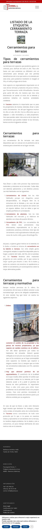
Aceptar (6, 526)
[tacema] (17, 7)
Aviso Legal (6, 506)
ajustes (17, 523)
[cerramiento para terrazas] (21, 40)
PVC (7, 225)
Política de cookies (9, 512)
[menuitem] (36, 7)
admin (27, 55)
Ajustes (25, 526)
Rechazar (15, 526)
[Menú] (36, 7)
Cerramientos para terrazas (21, 49)
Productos (18, 55)
